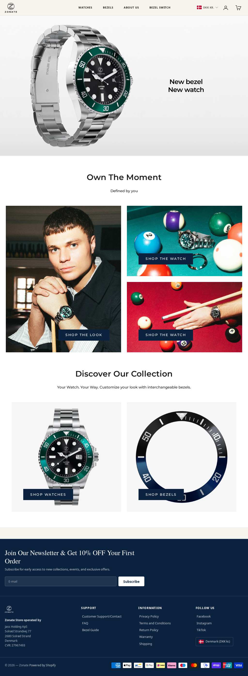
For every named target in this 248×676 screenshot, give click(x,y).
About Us (131, 7)
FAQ (85, 623)
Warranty (146, 637)
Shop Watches (48, 494)
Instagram (204, 623)
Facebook (204, 616)
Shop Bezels (161, 494)
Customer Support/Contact (102, 616)
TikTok (201, 630)
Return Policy (148, 630)
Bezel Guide (90, 630)
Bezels (108, 7)
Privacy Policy (149, 616)
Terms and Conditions (155, 623)
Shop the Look (83, 335)
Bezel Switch (159, 7)
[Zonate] (39, 8)
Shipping (145, 644)
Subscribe (131, 581)
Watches (85, 7)
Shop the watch (166, 258)
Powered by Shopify (42, 665)
